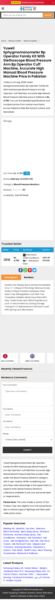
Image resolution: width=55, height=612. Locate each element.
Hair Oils (34, 540)
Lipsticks (20, 528)
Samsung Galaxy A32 (35, 571)
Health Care (30, 550)
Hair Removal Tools (21, 543)
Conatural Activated (22, 577)
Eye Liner (30, 528)
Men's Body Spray (29, 531)
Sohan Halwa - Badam (36, 568)
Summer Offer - (27, 574)
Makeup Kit (8, 528)
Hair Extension (35, 537)
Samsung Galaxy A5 (13, 568)
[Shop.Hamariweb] (27, 8)
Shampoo (21, 537)
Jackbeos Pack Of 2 (13, 571)
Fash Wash (17, 550)
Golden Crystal (13, 580)
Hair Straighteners (19, 540)
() (24, 189)
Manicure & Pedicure (27, 553)
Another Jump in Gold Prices (28, 2)
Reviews (29, 277)
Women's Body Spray (25, 534)
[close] (53, 2)
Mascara (40, 528)
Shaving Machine (23, 547)
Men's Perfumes (11, 531)
